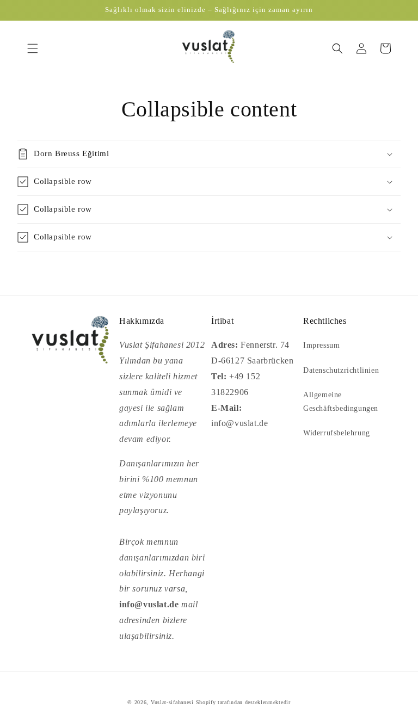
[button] (33, 48)
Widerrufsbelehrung (336, 433)
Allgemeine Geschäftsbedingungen (340, 401)
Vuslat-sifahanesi (172, 702)
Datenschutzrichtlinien (341, 370)
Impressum (321, 345)
